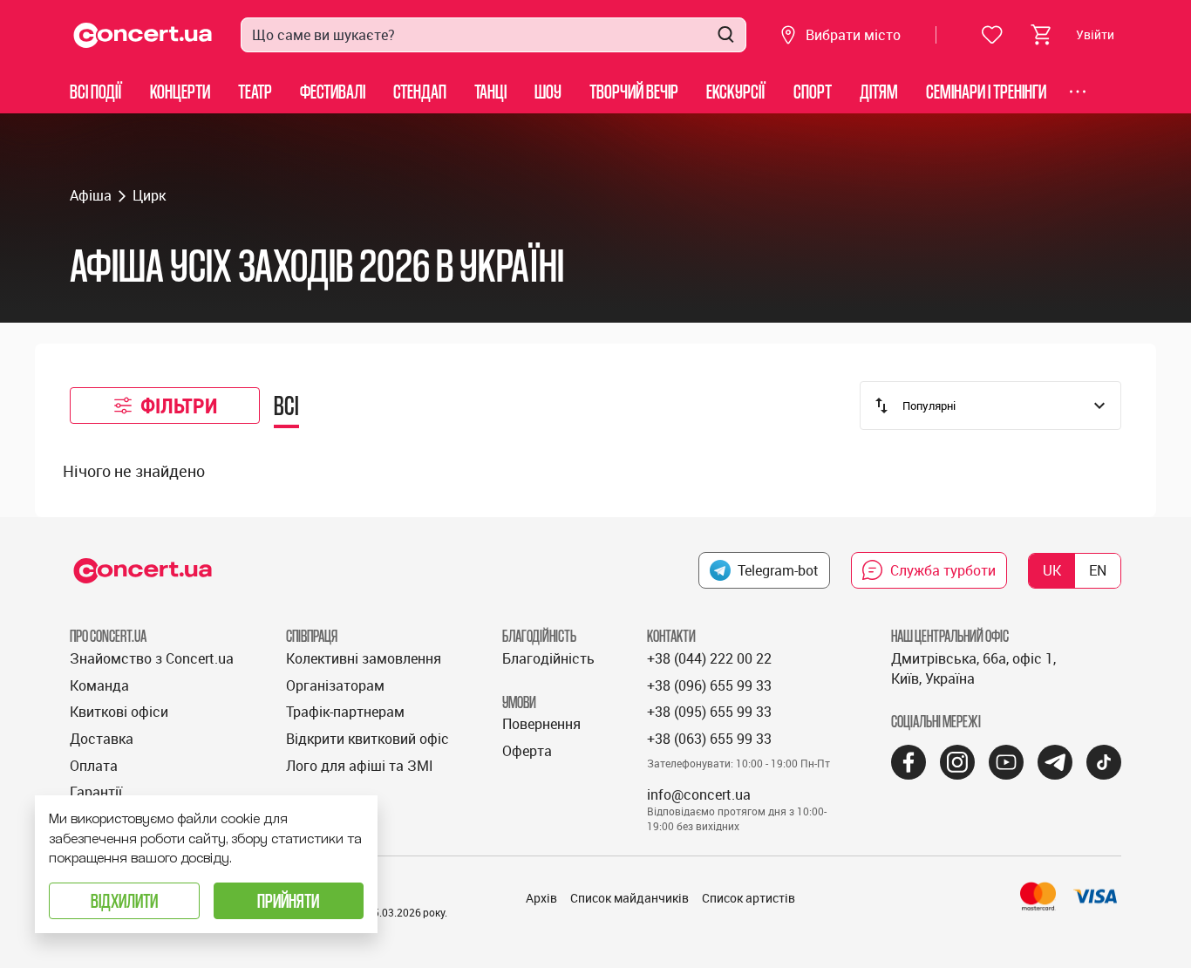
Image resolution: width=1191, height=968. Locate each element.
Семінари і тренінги (986, 91)
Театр (255, 91)
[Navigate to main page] (143, 35)
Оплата (94, 765)
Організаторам (335, 685)
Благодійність (548, 658)
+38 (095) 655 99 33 (709, 711)
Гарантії (96, 791)
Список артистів (748, 898)
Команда (99, 685)
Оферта (527, 750)
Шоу (547, 91)
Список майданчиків (629, 898)
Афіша (91, 195)
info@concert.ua (699, 794)
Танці (490, 91)
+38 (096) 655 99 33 (709, 685)
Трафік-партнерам (345, 711)
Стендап (419, 91)
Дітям (879, 91)
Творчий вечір (633, 91)
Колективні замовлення (363, 658)
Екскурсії (736, 91)
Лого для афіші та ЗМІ (359, 765)
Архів (541, 898)
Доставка (101, 738)
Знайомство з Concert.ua (152, 658)
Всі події (96, 91)
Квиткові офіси (119, 711)
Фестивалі (332, 91)
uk (1052, 570)
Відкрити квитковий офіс (367, 738)
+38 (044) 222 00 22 (709, 658)
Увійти (1095, 34)
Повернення (541, 723)
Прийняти (288, 900)
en (1097, 570)
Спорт (812, 91)
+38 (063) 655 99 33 (709, 738)
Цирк (149, 195)
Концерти (180, 91)
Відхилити (124, 900)
